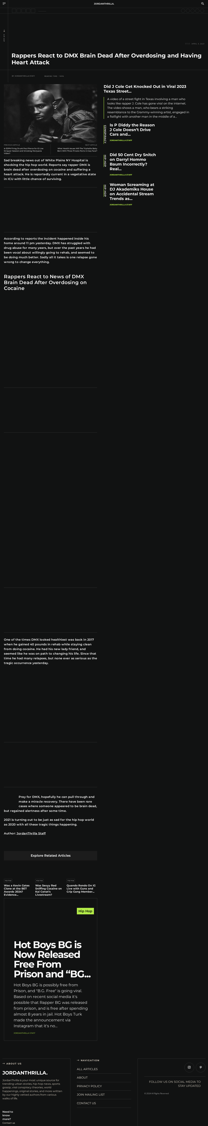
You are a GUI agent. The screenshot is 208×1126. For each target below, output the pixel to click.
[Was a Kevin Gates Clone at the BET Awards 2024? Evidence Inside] (19, 868)
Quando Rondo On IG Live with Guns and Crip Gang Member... (81, 888)
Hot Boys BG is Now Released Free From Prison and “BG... (52, 959)
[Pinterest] (35, 846)
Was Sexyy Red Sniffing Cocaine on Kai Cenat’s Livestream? (48, 890)
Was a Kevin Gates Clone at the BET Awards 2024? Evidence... (17, 890)
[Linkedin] (43, 846)
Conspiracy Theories (105, 134)
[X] (27, 846)
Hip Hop (4, 38)
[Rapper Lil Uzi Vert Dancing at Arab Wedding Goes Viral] (23, 11)
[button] (203, 4)
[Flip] (73, 846)
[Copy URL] (81, 846)
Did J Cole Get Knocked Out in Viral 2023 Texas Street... (145, 89)
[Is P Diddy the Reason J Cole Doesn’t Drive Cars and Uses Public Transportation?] (179, 136)
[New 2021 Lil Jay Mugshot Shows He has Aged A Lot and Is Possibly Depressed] (188, 11)
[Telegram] (66, 846)
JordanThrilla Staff (25, 76)
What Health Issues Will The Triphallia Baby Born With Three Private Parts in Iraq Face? (77, 149)
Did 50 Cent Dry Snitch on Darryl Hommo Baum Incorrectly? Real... (133, 161)
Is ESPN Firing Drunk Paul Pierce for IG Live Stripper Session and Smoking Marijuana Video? (23, 150)
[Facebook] (20, 846)
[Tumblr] (58, 846)
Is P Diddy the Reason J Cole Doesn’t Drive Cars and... (132, 130)
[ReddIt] (50, 846)
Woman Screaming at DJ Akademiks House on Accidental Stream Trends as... (132, 191)
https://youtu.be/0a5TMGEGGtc (20, 673)
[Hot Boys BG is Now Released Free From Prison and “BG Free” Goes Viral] (50, 925)
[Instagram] (189, 1067)
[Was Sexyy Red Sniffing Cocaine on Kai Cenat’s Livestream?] (50, 868)
